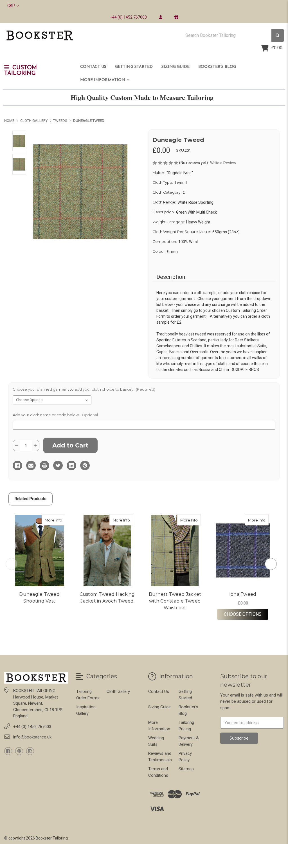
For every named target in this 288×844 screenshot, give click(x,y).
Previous (11, 564)
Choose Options (246, 614)
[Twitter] (58, 465)
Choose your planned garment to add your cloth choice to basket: (84, 389)
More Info (55, 520)
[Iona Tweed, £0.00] (243, 550)
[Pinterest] (85, 465)
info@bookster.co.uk (32, 737)
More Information (103, 80)
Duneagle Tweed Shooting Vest (39, 598)
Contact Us (93, 67)
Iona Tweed (242, 594)
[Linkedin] (71, 465)
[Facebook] (17, 465)
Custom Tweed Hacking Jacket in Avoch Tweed (107, 598)
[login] (160, 17)
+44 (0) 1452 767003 (128, 17)
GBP (11, 5)
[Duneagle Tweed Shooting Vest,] (39, 550)
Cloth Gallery (118, 691)
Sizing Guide (175, 67)
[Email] (31, 465)
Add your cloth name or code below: (55, 415)
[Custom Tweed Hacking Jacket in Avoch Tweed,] (107, 550)
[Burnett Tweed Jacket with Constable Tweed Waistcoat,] (175, 550)
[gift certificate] (176, 17)
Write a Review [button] (223, 163)
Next (271, 564)
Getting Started (134, 67)
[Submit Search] (277, 35)
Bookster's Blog (217, 67)
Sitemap (186, 768)
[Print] (44, 465)
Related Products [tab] (30, 498)
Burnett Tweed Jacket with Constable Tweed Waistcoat (175, 601)
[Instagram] (30, 751)
